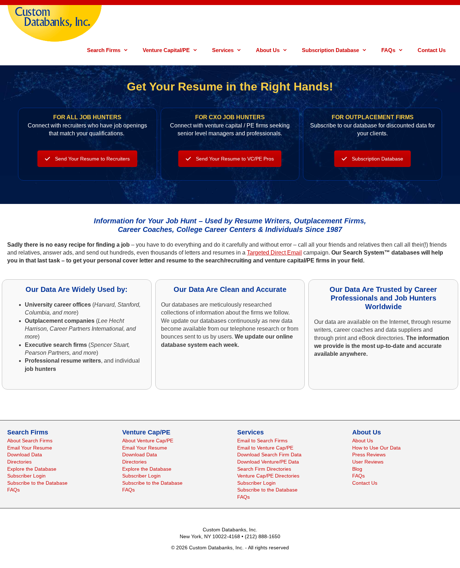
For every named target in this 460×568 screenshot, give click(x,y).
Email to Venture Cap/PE (265, 448)
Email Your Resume (29, 448)
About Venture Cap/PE (147, 440)
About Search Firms (29, 440)
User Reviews (367, 462)
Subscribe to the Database (37, 483)
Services (223, 50)
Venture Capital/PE (166, 50)
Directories (19, 462)
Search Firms (103, 50)
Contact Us (432, 50)
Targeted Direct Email (274, 253)
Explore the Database (31, 469)
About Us (268, 50)
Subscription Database (330, 50)
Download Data (24, 454)
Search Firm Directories (264, 469)
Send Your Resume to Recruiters (92, 159)
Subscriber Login (26, 476)
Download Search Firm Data (269, 454)
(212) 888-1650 (262, 536)
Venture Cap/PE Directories (268, 476)
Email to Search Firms (262, 440)
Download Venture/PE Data (268, 462)
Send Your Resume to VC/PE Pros (235, 159)
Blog (357, 469)
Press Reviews (369, 454)
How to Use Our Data (376, 448)
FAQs (388, 50)
